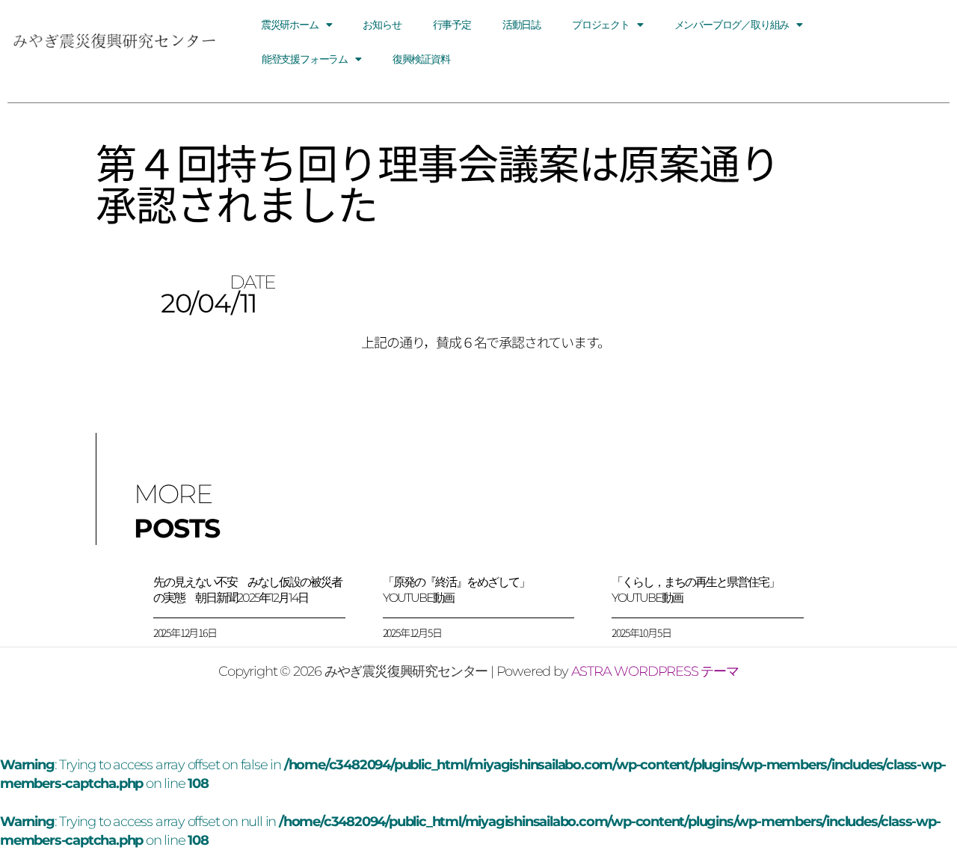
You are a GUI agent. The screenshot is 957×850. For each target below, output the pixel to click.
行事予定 (452, 24)
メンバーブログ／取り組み (732, 24)
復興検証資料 (421, 59)
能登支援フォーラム (305, 59)
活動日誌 (521, 24)
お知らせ (382, 24)
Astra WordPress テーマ (655, 671)
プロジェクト (601, 24)
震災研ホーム (290, 24)
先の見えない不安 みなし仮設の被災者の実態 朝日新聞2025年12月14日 (247, 590)
